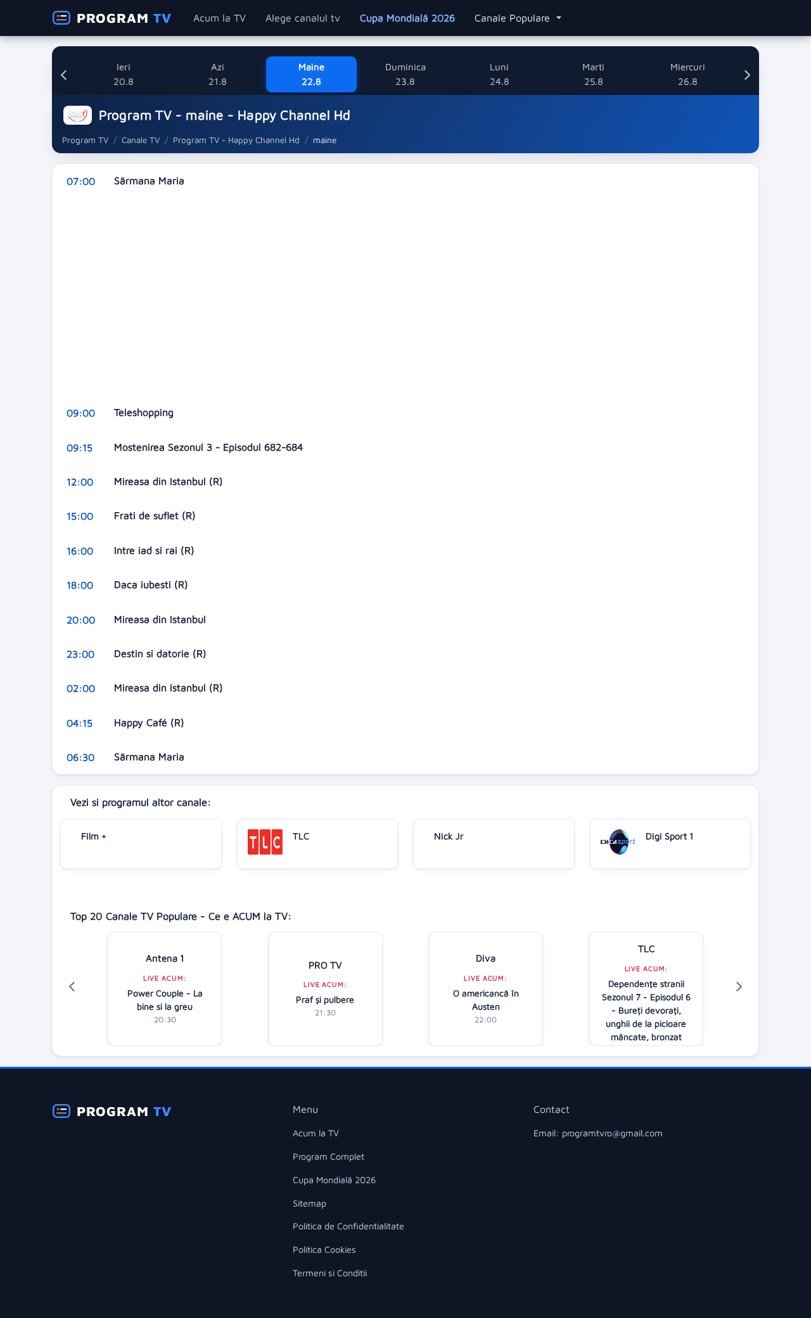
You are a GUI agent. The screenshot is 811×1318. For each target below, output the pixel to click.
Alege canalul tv (302, 17)
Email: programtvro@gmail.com (598, 1132)
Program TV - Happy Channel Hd (236, 140)
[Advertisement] (405, 297)
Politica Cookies (324, 1249)
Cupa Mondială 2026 (407, 17)
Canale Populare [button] (514, 17)
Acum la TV (219, 17)
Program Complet (328, 1156)
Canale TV (141, 140)
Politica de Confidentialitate (348, 1226)
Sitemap (309, 1203)
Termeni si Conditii (330, 1272)
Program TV (85, 140)
